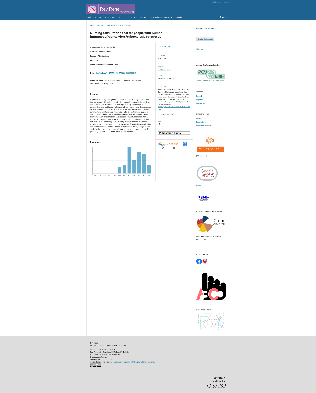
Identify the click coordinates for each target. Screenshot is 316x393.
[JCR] (210, 151)
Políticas (142, 17)
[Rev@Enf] (211, 81)
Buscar (225, 17)
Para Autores (201, 122)
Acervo (98, 17)
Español (199, 99)
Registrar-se (110, 17)
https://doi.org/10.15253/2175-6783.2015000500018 (115, 73)
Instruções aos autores (160, 17)
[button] (159, 123)
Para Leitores (201, 118)
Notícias (179, 17)
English (199, 96)
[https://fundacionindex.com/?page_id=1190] (211, 231)
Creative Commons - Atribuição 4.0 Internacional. (134, 362)
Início (92, 25)
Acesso (121, 17)
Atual (88, 17)
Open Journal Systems (205, 28)
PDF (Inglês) (166, 46)
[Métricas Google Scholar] (207, 181)
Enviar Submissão (205, 39)
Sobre (130, 17)
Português (200, 103)
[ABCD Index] (211, 299)
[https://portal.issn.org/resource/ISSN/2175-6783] (199, 49)
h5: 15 (199, 186)
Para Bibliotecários (203, 126)
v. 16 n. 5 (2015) (111, 25)
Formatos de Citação (167, 114)
